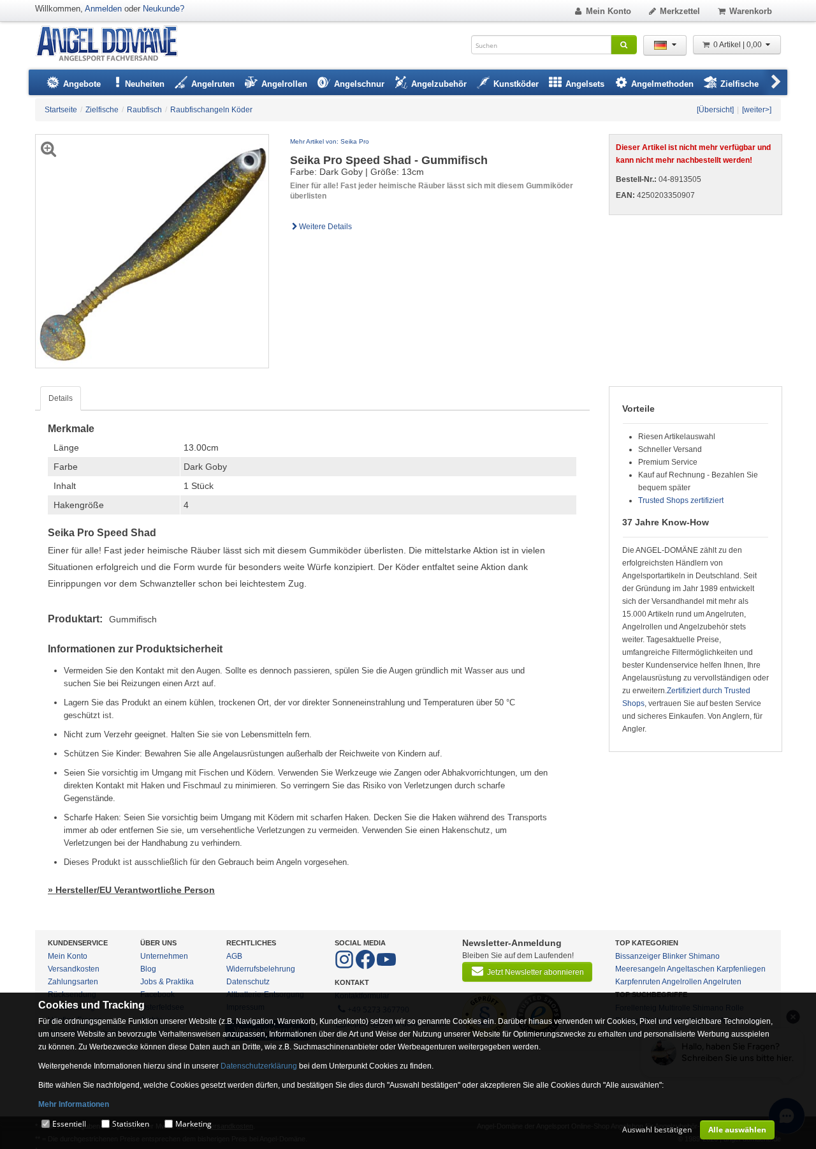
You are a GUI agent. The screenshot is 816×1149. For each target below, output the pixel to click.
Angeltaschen (691, 969)
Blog (148, 969)
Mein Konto (608, 11)
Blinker (674, 956)
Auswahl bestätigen (657, 1129)
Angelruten (722, 981)
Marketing (193, 1123)
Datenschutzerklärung (259, 1066)
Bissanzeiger (637, 956)
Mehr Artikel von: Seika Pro (329, 141)
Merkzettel (680, 11)
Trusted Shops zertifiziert (681, 500)
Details (60, 398)
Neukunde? (163, 8)
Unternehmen (164, 956)
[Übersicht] (715, 109)
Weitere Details (325, 226)
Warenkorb (750, 11)
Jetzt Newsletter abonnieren (535, 972)
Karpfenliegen (741, 969)
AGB (234, 956)
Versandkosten (73, 969)
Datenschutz (248, 981)
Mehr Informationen (73, 1104)
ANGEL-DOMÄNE (113, 44)
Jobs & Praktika (167, 981)
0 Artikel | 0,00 (738, 44)
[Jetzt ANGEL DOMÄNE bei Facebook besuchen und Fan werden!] (345, 966)
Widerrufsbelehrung (260, 969)
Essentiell (69, 1123)
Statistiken (130, 1123)
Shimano (704, 956)
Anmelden (103, 8)
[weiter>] (756, 109)
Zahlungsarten (73, 981)
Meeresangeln (640, 969)
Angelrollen (682, 981)
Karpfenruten (637, 981)
